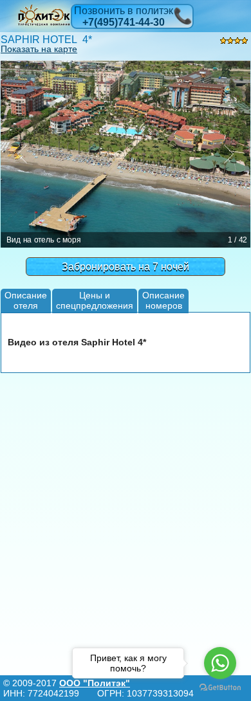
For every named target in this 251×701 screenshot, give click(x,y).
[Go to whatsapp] (220, 663)
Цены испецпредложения (94, 300)
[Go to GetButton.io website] (220, 688)
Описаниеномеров (163, 300)
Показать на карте (39, 49)
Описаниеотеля (26, 300)
